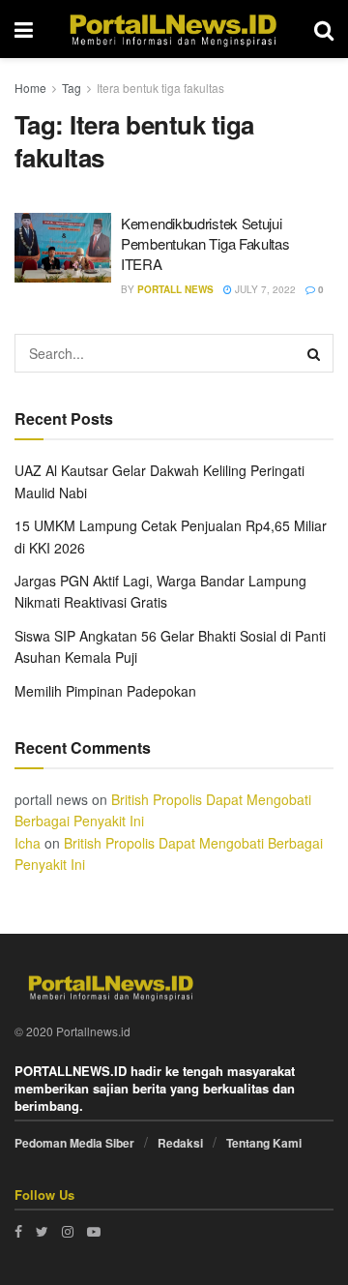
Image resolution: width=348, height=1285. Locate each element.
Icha (27, 842)
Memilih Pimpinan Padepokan (105, 691)
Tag (71, 87)
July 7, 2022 (264, 289)
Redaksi (180, 1142)
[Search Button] (314, 353)
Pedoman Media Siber (74, 1142)
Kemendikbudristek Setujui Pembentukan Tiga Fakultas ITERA (205, 243)
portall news (175, 289)
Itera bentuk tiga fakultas (160, 87)
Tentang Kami (264, 1142)
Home (30, 87)
